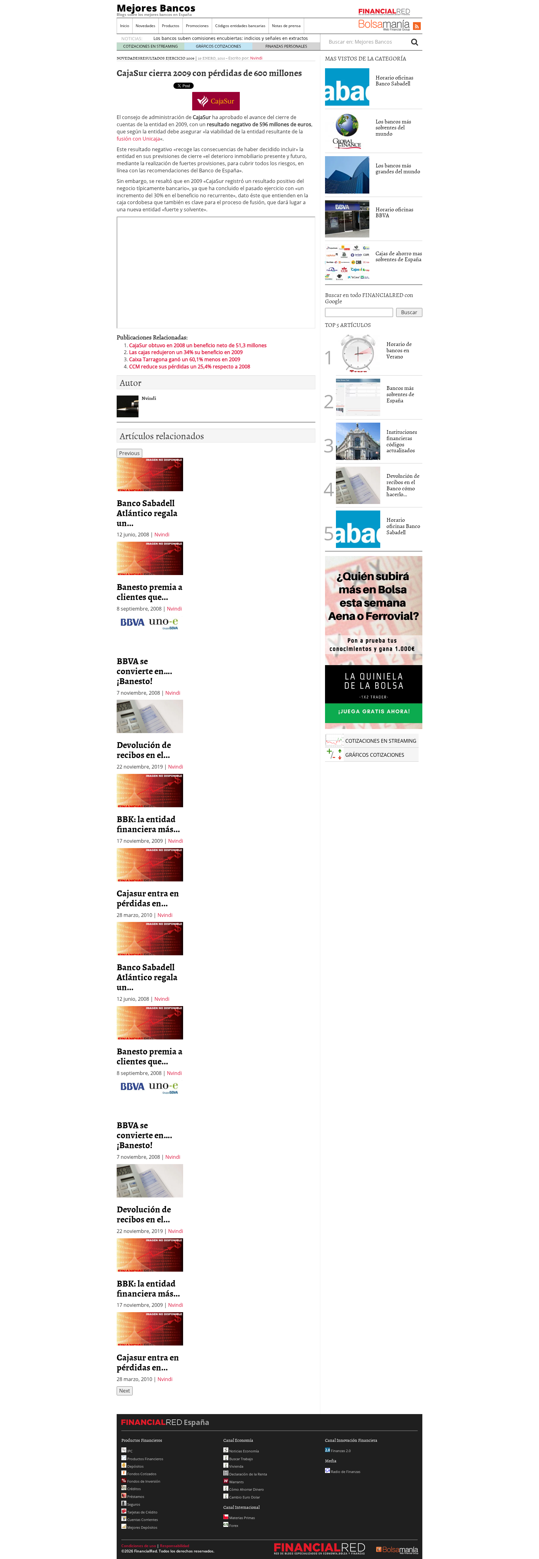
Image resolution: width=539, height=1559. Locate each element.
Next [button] (124, 1390)
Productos (170, 25)
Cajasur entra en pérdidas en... (148, 898)
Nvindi (256, 58)
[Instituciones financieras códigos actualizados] (358, 441)
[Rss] (417, 26)
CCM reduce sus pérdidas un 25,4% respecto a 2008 (189, 366)
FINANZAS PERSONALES (286, 46)
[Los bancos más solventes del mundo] (347, 130)
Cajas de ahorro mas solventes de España (399, 256)
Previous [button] (129, 453)
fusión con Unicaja (138, 138)
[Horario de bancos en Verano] (358, 353)
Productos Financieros (144, 1458)
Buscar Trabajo (240, 1458)
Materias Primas (241, 1517)
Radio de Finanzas (345, 1471)
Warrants (236, 1482)
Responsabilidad (174, 1545)
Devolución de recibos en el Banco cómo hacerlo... (403, 485)
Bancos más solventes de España (400, 394)
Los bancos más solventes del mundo (393, 127)
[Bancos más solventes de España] (358, 397)
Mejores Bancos (156, 7)
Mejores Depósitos (141, 1527)
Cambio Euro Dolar (244, 1497)
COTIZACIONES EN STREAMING (150, 46)
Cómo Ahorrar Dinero (246, 1489)
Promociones (197, 25)
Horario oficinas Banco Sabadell (394, 80)
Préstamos (135, 1496)
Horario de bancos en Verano (399, 350)
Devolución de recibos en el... (144, 749)
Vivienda (235, 1466)
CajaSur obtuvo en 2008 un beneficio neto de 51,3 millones (198, 345)
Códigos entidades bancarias (240, 25)
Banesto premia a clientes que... (149, 591)
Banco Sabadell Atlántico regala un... (147, 513)
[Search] (414, 41)
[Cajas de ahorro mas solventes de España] (347, 262)
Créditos (133, 1488)
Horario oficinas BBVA (394, 212)
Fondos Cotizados (141, 1473)
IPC (129, 1451)
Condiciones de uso (138, 1545)
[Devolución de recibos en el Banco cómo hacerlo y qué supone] (358, 485)
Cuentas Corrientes (142, 1519)
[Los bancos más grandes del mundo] (347, 175)
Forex (233, 1525)
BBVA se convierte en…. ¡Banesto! (144, 671)
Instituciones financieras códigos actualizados (401, 441)
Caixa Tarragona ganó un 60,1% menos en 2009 (184, 359)
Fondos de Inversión (143, 1481)
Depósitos (134, 1466)
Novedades (145, 25)
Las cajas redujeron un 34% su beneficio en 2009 (186, 352)
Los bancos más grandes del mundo (398, 168)
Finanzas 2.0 (340, 1450)
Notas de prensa (286, 25)
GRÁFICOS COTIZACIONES (218, 46)
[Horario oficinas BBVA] (347, 218)
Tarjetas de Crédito (142, 1512)
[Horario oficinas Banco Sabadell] (347, 87)
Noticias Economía (243, 1451)
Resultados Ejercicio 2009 (167, 58)
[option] (150, 498)
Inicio (124, 25)
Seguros (133, 1504)
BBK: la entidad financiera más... (148, 824)
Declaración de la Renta (247, 1474)
